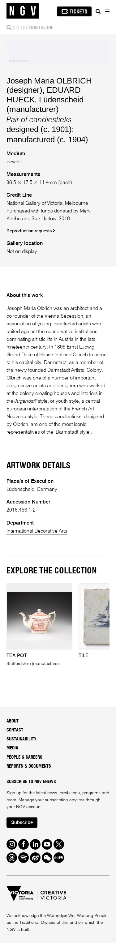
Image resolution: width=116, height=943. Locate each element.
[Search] (98, 11)
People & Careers (24, 757)
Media (12, 748)
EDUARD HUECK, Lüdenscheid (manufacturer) (45, 99)
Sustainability (21, 739)
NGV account (29, 807)
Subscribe (22, 822)
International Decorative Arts (36, 531)
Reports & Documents (28, 766)
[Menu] (107, 11)
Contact (14, 730)
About (12, 721)
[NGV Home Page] (22, 11)
